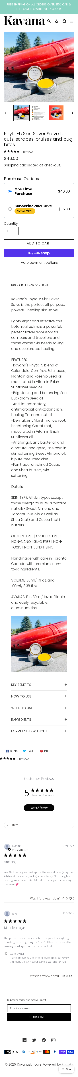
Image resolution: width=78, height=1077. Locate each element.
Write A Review (39, 807)
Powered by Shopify (57, 1064)
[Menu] (72, 20)
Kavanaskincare (29, 1064)
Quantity (11, 223)
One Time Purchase (23, 191)
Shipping (11, 165)
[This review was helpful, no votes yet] (64, 898)
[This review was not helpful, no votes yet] (70, 898)
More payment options (39, 262)
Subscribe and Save (33, 206)
